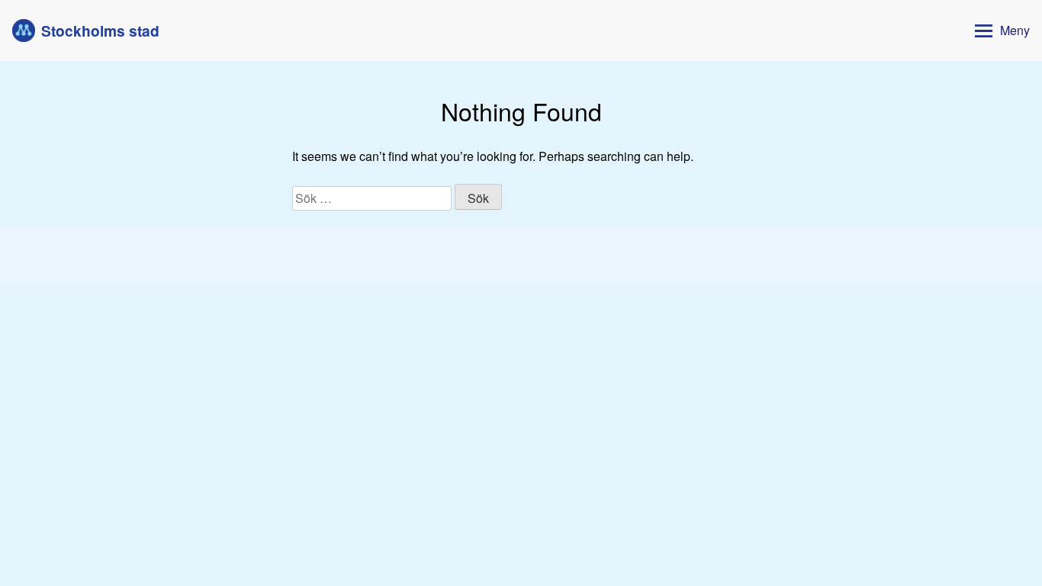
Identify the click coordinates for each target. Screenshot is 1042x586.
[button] (999, 30)
